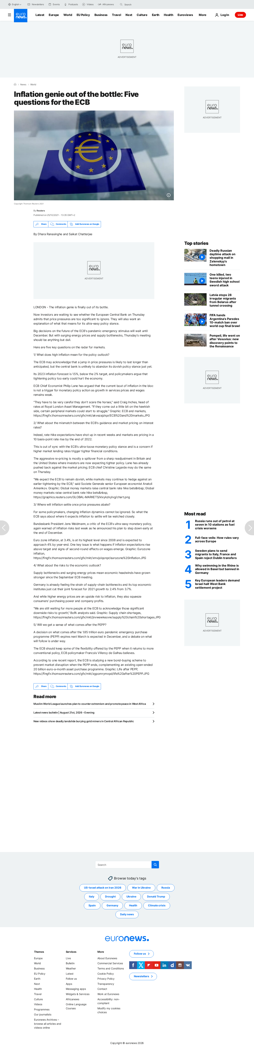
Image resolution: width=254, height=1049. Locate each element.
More (100, 951)
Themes (39, 951)
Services (71, 951)
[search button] (121, 4)
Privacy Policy (106, 978)
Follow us (71, 978)
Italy (91, 896)
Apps (69, 983)
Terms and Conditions (110, 968)
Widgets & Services (77, 994)
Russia (165, 887)
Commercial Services (110, 963)
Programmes (41, 1009)
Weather (71, 968)
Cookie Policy (105, 973)
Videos (38, 1004)
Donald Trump (156, 896)
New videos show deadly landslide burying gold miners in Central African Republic (83, 721)
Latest (40, 15)
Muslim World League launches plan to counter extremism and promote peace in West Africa (89, 703)
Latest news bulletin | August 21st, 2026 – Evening (63, 712)
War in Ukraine (141, 887)
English (15, 4)
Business (100, 15)
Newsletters (141, 976)
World (67, 15)
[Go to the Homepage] (20, 15)
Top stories (196, 243)
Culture (142, 15)
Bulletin (70, 963)
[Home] (15, 84)
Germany (112, 905)
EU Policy (83, 15)
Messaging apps (76, 988)
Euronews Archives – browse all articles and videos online (47, 1023)
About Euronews (107, 958)
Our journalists (42, 1014)
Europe (54, 15)
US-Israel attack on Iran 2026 (102, 887)
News (23, 84)
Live (240, 14)
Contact (102, 988)
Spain (92, 905)
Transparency (105, 983)
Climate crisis (156, 905)
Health (168, 15)
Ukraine (131, 896)
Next (129, 15)
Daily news (127, 914)
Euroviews (185, 15)
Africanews (72, 999)
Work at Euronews (108, 994)
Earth (155, 15)
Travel (116, 15)
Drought (110, 896)
